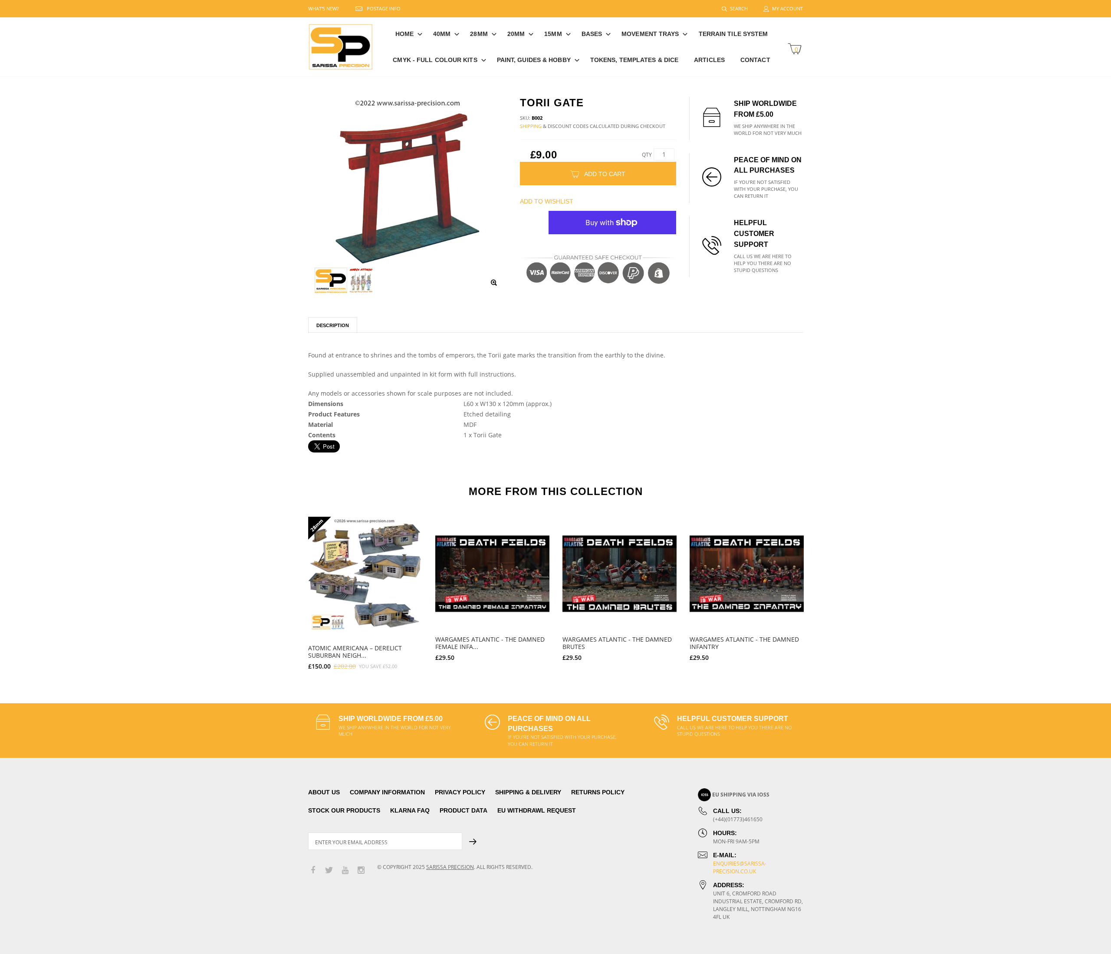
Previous (289, 589)
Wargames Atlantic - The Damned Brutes (617, 643)
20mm (516, 33)
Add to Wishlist (546, 201)
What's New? (323, 8)
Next (821, 589)
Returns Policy (598, 792)
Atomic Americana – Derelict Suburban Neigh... (355, 651)
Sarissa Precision (450, 867)
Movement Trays (650, 33)
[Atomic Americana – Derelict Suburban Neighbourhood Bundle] (365, 574)
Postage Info (384, 8)
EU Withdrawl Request (536, 810)
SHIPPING (531, 126)
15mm (553, 33)
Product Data (463, 810)
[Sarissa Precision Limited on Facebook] (313, 870)
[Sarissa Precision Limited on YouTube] (345, 870)
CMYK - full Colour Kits (435, 59)
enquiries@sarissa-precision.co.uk (739, 867)
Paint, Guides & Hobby (534, 59)
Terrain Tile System (733, 33)
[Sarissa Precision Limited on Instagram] (361, 870)
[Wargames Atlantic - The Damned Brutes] (619, 574)
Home (404, 33)
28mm (478, 33)
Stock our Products (344, 810)
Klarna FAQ (410, 810)
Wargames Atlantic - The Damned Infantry (744, 643)
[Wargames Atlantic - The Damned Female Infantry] (492, 574)
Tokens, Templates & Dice (634, 59)
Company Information (387, 792)
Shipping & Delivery (528, 792)
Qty (647, 154)
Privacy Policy (460, 792)
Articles (709, 59)
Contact (755, 59)
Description (332, 325)
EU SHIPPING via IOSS (740, 794)
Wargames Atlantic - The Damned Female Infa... (490, 643)
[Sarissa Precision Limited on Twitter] (329, 870)
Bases (592, 33)
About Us (324, 792)
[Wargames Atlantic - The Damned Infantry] (747, 574)
